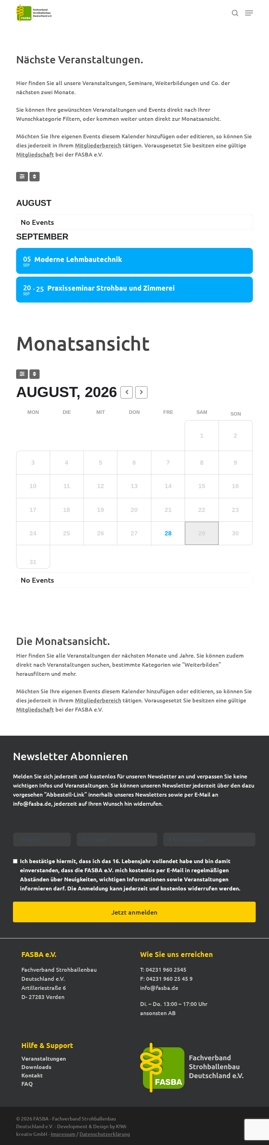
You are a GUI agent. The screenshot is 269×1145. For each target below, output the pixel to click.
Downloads (36, 1067)
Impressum (63, 1134)
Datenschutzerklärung (105, 1134)
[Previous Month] (126, 392)
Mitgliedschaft (35, 154)
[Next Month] (141, 392)
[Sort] (34, 176)
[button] (249, 12)
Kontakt (32, 1075)
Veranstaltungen (43, 1058)
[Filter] (22, 176)
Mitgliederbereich (98, 145)
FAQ (27, 1084)
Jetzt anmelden (134, 912)
